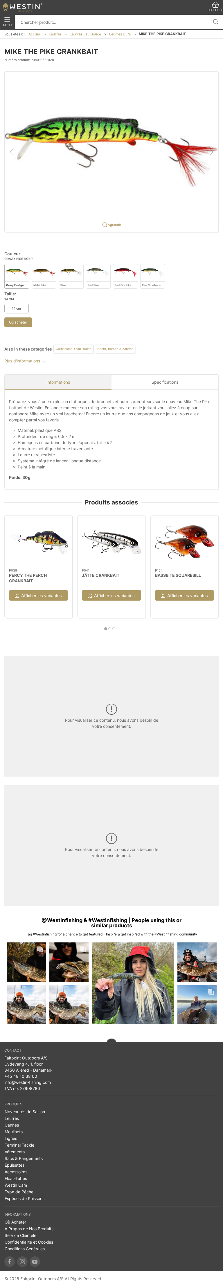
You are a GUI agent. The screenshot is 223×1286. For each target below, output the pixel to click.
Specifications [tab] (165, 382)
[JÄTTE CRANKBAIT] (111, 542)
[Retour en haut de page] (111, 1044)
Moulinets (14, 1131)
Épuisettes (14, 1165)
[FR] (22, 7)
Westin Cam (16, 1185)
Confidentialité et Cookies (29, 1242)
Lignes (11, 1138)
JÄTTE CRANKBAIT (100, 575)
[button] (111, 151)
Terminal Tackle (19, 1145)
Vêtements (15, 1151)
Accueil (34, 34)
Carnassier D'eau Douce (73, 349)
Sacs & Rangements (24, 1158)
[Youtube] (35, 1261)
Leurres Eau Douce (85, 34)
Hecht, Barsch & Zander (115, 349)
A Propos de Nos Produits (29, 1228)
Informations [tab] (58, 382)
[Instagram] (22, 1261)
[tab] (105, 628)
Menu (7, 25)
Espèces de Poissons (24, 1198)
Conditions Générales (25, 1248)
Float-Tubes (16, 1178)
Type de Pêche (19, 1191)
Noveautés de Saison (25, 1111)
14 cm (16, 308)
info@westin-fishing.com (27, 1082)
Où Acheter (15, 1221)
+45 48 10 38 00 (20, 1076)
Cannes (12, 1124)
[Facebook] (9, 1261)
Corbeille (215, 10)
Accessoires (16, 1171)
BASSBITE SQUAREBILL (178, 575)
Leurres (55, 34)
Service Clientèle (20, 1235)
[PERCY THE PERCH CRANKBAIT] (38, 542)
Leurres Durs (120, 34)
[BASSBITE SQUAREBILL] (184, 542)
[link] (26, 962)
